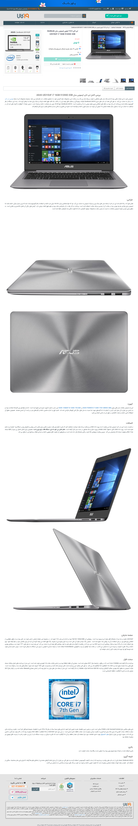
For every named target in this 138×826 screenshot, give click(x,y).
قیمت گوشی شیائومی (44, 815)
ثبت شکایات (96, 786)
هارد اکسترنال (105, 734)
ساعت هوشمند (38, 813)
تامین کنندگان (121, 795)
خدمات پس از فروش (96, 791)
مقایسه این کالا (54, 64)
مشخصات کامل (119, 88)
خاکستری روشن (74, 55)
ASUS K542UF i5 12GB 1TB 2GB (70, 408)
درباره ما (121, 786)
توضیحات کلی (129, 88)
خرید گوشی (65, 807)
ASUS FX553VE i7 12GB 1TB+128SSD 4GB (97, 408)
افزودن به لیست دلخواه (68, 64)
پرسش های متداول (121, 792)
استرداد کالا (95, 784)
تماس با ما (121, 783)
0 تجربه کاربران (68, 68)
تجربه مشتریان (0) (108, 88)
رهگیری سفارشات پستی (96, 789)
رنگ (78, 52)
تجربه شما (61, 68)
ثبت (34, 789)
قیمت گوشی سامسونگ (80, 815)
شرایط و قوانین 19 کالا (120, 789)
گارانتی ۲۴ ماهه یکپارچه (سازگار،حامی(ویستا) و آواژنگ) (63, 49)
